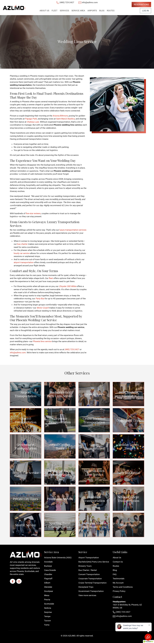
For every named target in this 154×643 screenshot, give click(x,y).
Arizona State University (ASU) (57, 557)
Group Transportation (94, 446)
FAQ (114, 574)
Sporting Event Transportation (60, 525)
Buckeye (48, 566)
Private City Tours (25, 499)
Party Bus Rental (128, 473)
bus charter (22, 244)
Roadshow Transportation (94, 499)
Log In (145, 10)
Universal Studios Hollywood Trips (94, 525)
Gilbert (47, 583)
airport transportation (23, 262)
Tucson (47, 620)
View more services (87, 595)
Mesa (46, 595)
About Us (117, 557)
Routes (116, 566)
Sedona (47, 608)
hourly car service (22, 253)
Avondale (48, 562)
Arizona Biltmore (60, 116)
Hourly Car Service (26, 473)
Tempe (47, 616)
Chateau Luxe (33, 122)
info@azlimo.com (90, 2)
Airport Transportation (25, 394)
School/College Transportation (128, 499)
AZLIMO (71, 635)
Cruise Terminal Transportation (94, 420)
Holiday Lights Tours (128, 446)
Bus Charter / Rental (128, 394)
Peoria (47, 599)
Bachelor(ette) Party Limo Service (60, 394)
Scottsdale (49, 604)
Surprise (48, 612)
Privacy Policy (119, 591)
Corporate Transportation (60, 420)
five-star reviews (33, 213)
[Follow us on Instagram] (19, 581)
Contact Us (118, 562)
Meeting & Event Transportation (60, 473)
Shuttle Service (25, 525)
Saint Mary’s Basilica (65, 119)
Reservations (141, 4)
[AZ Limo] (14, 7)
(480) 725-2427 (67, 2)
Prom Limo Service (60, 499)
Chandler (48, 574)
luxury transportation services (72, 230)
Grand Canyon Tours (60, 446)
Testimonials (118, 578)
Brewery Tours (94, 394)
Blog (115, 570)
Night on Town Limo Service (94, 473)
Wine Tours (128, 525)
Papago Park (31, 119)
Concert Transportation (25, 420)
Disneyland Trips (128, 420)
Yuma (46, 625)
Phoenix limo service (42, 341)
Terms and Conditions (123, 587)
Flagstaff (48, 578)
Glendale (48, 587)
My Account (118, 583)
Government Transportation (25, 446)
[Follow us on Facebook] (12, 581)
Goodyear (48, 591)
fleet (51, 278)
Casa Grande (50, 570)
